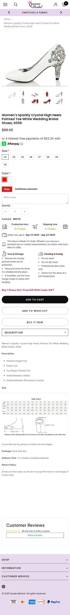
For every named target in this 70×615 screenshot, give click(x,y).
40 (5, 164)
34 (13, 157)
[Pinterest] (3, 587)
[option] (35, 12)
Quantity (6, 205)
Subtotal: (7, 219)
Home (7, 19)
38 (47, 157)
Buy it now (35, 322)
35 (22, 157)
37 (39, 157)
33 (5, 157)
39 (56, 157)
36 (30, 157)
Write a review (35, 535)
